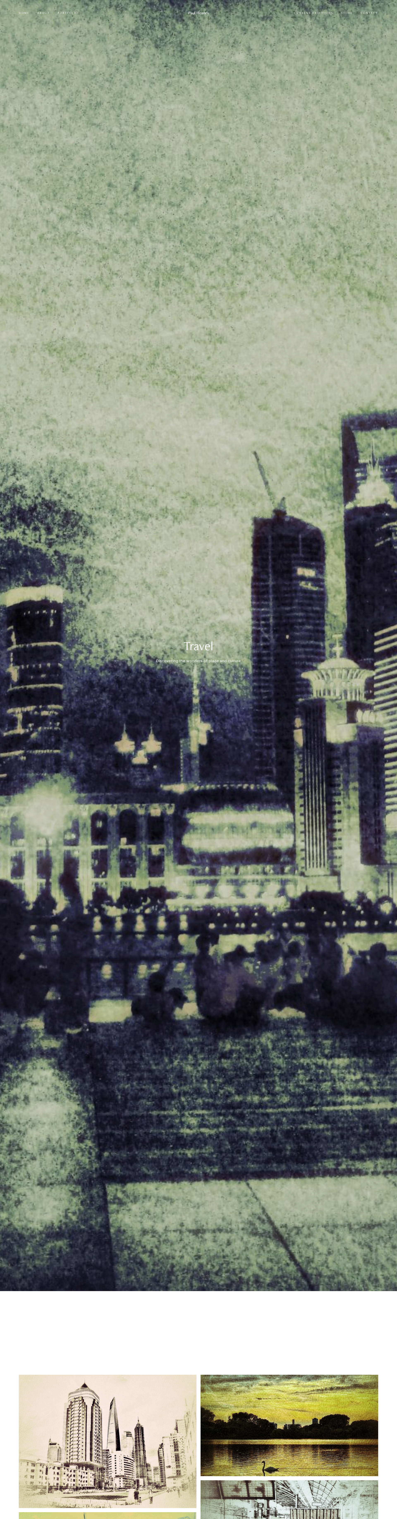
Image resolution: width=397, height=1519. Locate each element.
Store (347, 13)
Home (24, 13)
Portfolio (68, 13)
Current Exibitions (313, 13)
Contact (369, 13)
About (43, 13)
